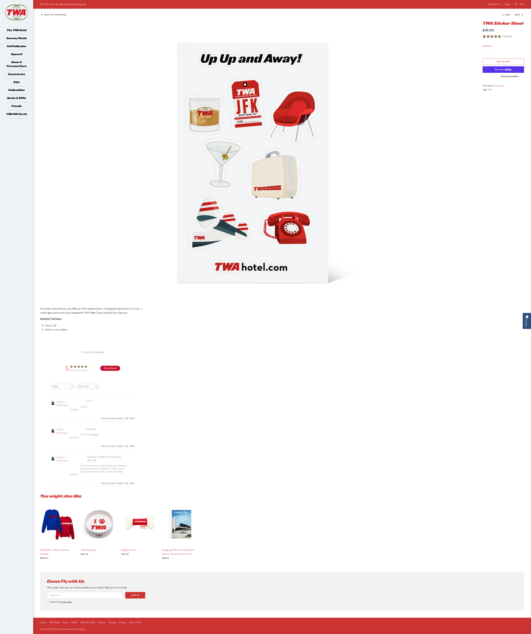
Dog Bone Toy (128, 549)
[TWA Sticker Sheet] (258, 162)
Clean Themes (78, 629)
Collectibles (16, 90)
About (43, 622)
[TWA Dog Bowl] (99, 524)
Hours (65, 622)
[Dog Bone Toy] (139, 524)
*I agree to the (60, 602)
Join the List (493, 4)
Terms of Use (135, 622)
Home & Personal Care (17, 64)
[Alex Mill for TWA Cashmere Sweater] (58, 524)
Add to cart (503, 61)
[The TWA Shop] (16, 12)
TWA (490, 89)
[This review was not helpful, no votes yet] (132, 418)
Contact (112, 622)
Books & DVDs (16, 98)
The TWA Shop (54, 629)
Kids (17, 82)
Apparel (16, 54)
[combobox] (63, 386)
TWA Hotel (54, 622)
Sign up (135, 595)
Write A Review (110, 368)
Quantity (487, 45)
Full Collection (16, 46)
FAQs (74, 622)
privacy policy (66, 602)
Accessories (16, 74)
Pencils (16, 106)
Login (507, 4)
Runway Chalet (16, 38)
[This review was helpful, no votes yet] (127, 418)
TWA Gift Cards (16, 114)
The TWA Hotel (17, 30)
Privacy (122, 622)
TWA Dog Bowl (88, 549)
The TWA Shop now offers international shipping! (63, 4)
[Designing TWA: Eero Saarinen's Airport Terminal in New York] (180, 524)
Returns (102, 622)
